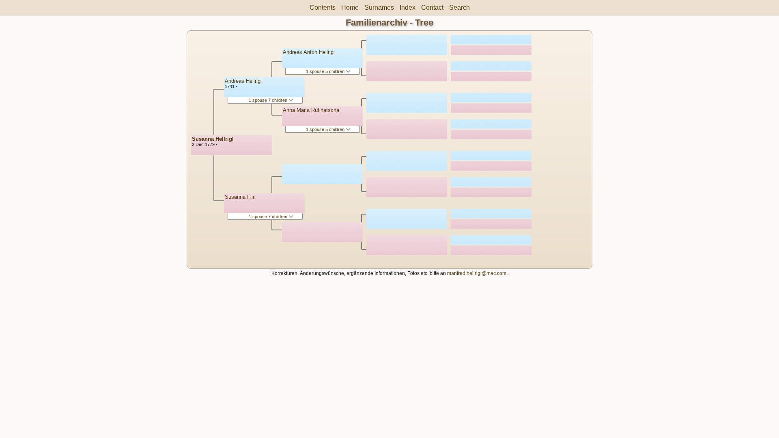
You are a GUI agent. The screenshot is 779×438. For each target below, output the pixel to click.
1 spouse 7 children (268, 100)
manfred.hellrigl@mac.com (476, 273)
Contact (432, 7)
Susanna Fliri (240, 197)
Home (350, 7)
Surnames (379, 7)
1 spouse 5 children (326, 71)
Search (459, 7)
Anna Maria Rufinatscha (311, 110)
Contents (323, 7)
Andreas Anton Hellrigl (309, 52)
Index (407, 7)
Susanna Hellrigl (213, 139)
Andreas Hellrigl (243, 81)
